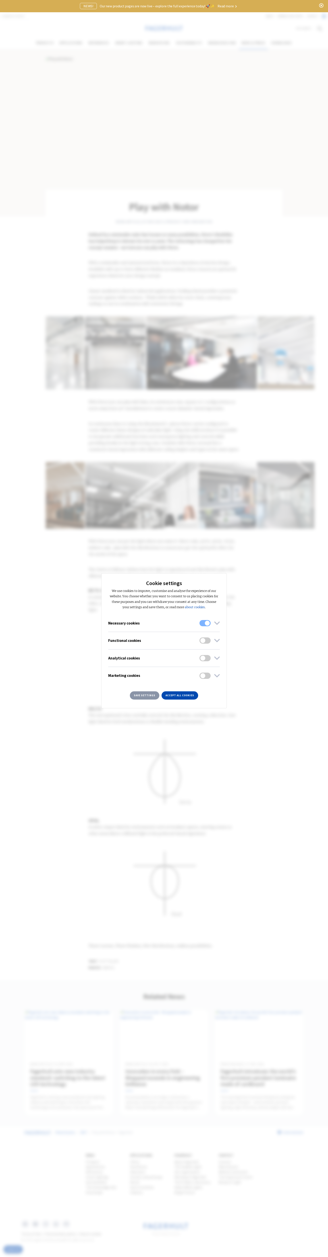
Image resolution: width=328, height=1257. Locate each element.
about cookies (195, 607)
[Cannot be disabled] (205, 623)
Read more (226, 6)
